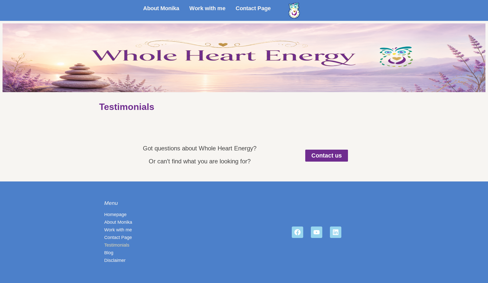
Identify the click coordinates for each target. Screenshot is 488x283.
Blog (108, 252)
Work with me (207, 8)
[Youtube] (316, 232)
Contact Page (253, 8)
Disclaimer (115, 260)
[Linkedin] (335, 232)
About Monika (161, 8)
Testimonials (116, 245)
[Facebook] (297, 232)
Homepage (115, 214)
